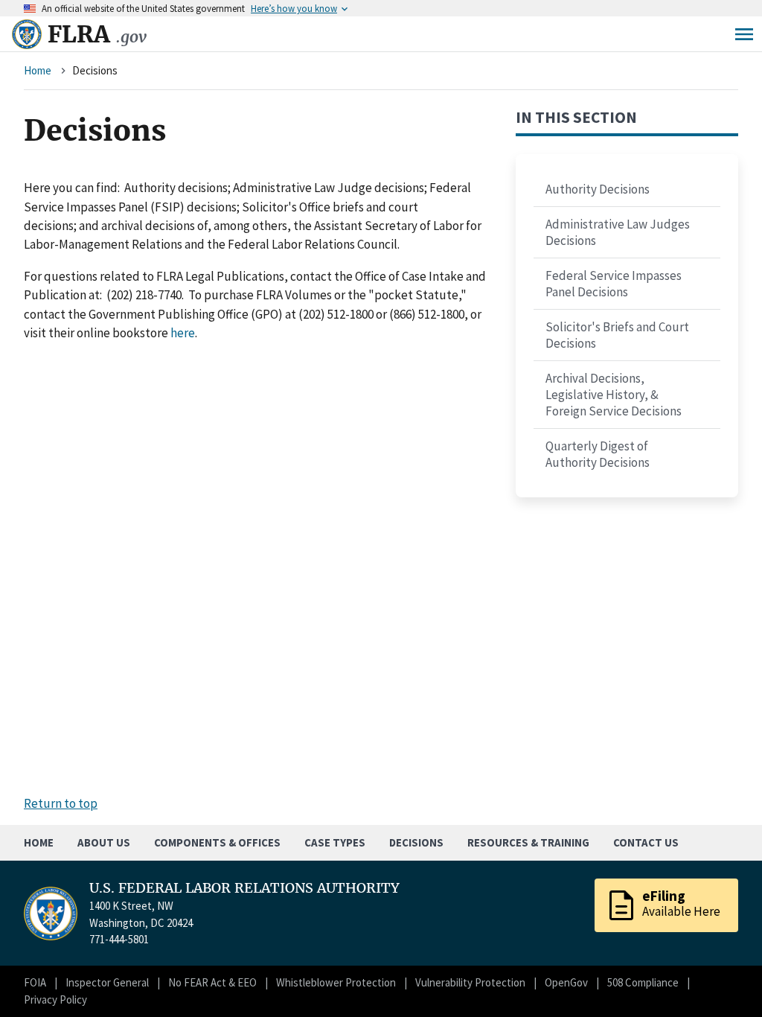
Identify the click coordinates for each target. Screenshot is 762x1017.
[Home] (27, 34)
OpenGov (566, 982)
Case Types (334, 842)
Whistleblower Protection (336, 982)
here (182, 333)
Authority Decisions (597, 189)
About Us (103, 842)
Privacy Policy (55, 999)
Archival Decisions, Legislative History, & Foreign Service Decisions (613, 394)
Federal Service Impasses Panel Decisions (613, 283)
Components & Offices (217, 842)
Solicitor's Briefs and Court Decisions (617, 335)
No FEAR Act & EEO (212, 982)
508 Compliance (643, 982)
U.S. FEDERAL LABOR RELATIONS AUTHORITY (244, 888)
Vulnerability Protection (470, 982)
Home (37, 70)
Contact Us (646, 842)
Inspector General (107, 982)
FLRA (97, 34)
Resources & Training (528, 842)
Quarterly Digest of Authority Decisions (597, 454)
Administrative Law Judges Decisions (617, 232)
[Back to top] (724, 979)
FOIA (35, 982)
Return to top (60, 803)
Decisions (416, 842)
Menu (744, 34)
